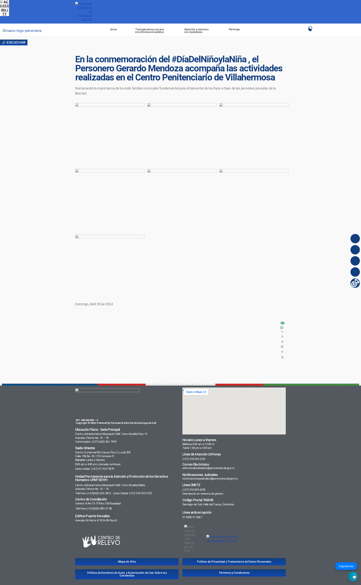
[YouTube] (355, 272)
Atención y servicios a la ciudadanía (196, 31)
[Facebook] (355, 249)
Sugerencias (346, 566)
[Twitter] (355, 261)
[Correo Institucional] (303, 28)
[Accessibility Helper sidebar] (4, 4)
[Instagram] (355, 238)
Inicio (113, 29)
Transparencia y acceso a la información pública (149, 31)
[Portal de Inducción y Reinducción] (311, 28)
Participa (234, 29)
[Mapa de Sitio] (296, 28)
